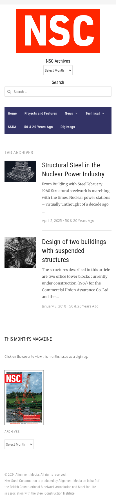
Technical (93, 113)
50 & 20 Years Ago (38, 127)
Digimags (68, 127)
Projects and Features (40, 113)
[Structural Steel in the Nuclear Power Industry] (20, 171)
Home (12, 113)
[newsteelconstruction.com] (58, 31)
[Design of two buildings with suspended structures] (20, 252)
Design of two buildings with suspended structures (74, 251)
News (69, 113)
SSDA (12, 127)
